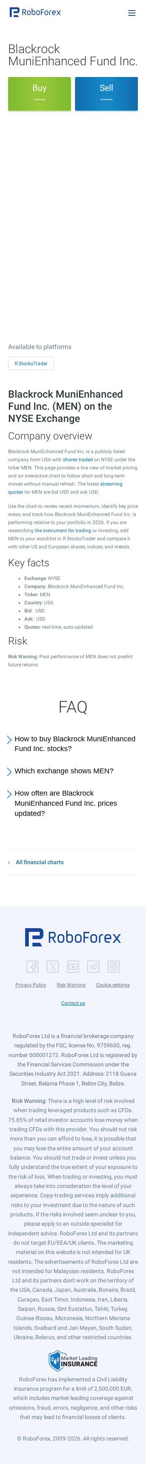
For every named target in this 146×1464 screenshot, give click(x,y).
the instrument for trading (63, 530)
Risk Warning (71, 985)
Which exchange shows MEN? (64, 771)
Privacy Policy (30, 985)
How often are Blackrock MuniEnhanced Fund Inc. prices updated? (66, 803)
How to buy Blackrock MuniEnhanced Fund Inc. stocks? (75, 744)
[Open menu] (132, 13)
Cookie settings (113, 985)
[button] (35, 12)
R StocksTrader (31, 363)
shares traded (78, 459)
